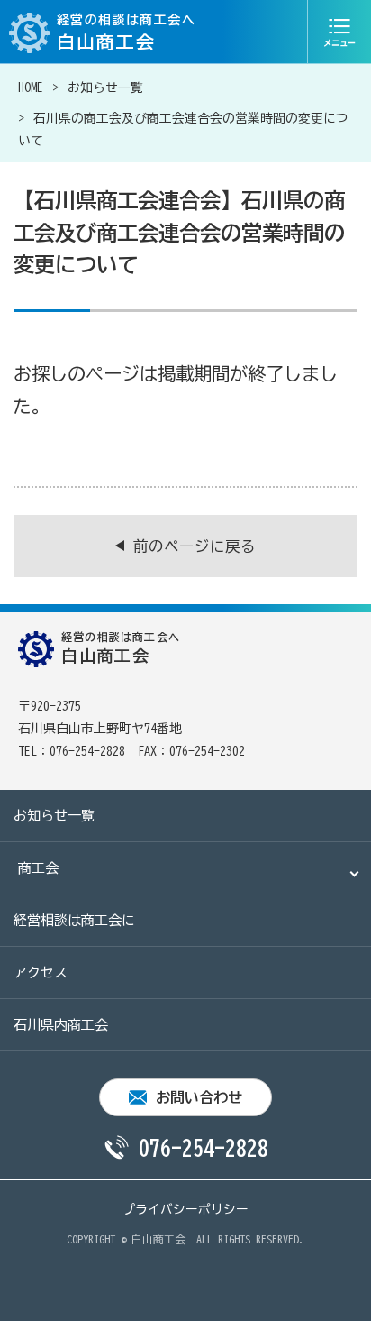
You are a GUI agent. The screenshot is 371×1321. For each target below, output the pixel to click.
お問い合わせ (199, 1097)
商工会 (38, 868)
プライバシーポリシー (185, 1209)
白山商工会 (158, 1239)
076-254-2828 (203, 1148)
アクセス (41, 972)
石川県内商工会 (61, 1025)
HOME (30, 87)
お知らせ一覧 (105, 87)
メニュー (339, 31)
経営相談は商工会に (74, 920)
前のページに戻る (194, 546)
